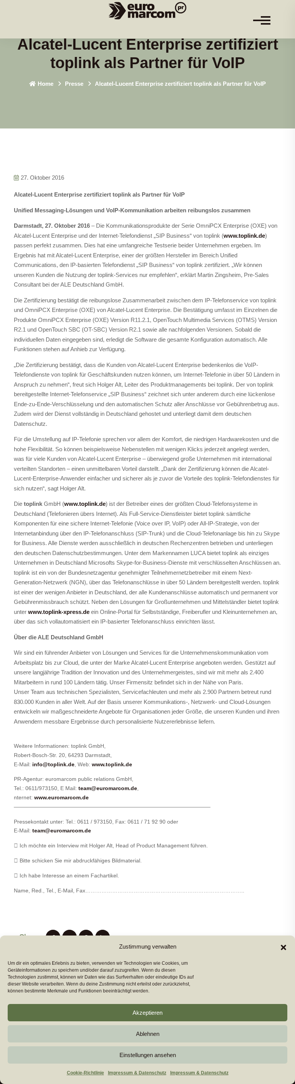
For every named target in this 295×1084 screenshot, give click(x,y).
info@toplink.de (53, 764)
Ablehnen (147, 1034)
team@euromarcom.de (107, 788)
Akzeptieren (147, 1012)
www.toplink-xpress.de (58, 612)
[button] (283, 947)
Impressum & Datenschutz (137, 1073)
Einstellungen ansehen (147, 1055)
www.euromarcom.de (61, 797)
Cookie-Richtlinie (85, 1073)
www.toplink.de (244, 235)
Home (45, 83)
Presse (74, 83)
